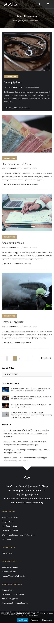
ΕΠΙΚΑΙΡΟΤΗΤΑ (11, 374)
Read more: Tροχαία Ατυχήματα (16, 343)
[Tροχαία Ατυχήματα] (27, 291)
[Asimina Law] (12, 4)
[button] (48, 4)
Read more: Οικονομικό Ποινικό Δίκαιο (20, 185)
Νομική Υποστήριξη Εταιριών (13, 576)
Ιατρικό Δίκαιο (7, 590)
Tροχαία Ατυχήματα (12, 322)
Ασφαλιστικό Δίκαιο (13, 243)
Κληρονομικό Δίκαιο (10, 517)
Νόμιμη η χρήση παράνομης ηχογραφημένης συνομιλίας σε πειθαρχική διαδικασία (26, 451)
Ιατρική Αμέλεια (12, 82)
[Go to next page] (25, 358)
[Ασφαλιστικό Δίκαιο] (27, 212)
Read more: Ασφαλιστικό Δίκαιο (16, 264)
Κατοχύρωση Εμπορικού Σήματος (15, 603)
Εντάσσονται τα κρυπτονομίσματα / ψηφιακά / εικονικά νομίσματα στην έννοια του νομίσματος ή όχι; (25, 443)
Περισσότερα (47, 620)
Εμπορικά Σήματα (9, 571)
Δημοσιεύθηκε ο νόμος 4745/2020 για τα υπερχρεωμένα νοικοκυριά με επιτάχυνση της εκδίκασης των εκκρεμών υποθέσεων (26, 433)
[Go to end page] (30, 358)
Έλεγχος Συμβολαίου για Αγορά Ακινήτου (18, 535)
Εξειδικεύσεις (11, 76)
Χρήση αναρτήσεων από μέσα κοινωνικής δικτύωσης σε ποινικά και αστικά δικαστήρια (25, 459)
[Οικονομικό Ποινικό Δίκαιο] (27, 133)
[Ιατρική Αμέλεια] (27, 52)
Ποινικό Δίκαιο (8, 553)
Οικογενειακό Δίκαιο (10, 530)
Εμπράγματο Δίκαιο (9, 526)
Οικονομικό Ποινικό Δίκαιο (17, 164)
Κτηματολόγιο (7, 539)
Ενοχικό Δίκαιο (8, 522)
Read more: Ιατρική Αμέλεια (17, 108)
